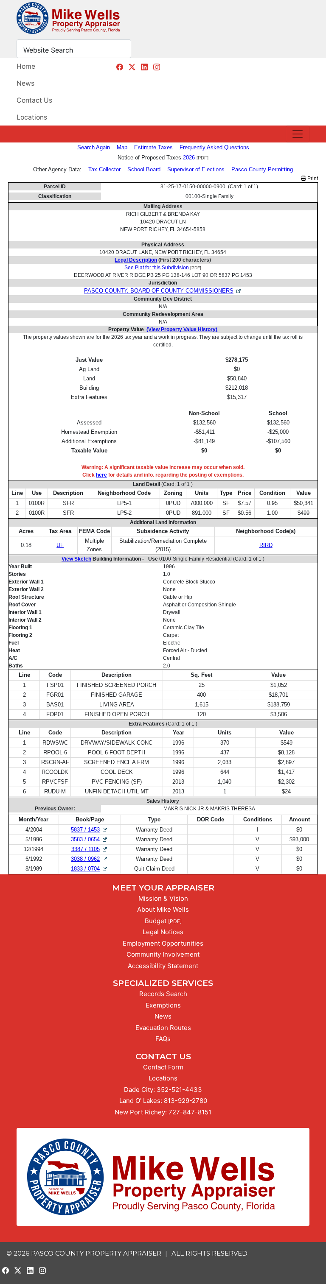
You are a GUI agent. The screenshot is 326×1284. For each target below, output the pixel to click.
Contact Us (34, 100)
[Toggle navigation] (297, 134)
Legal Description (136, 260)
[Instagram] (156, 67)
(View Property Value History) (181, 329)
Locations (32, 117)
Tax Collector (104, 169)
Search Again (93, 147)
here (101, 475)
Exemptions (163, 1005)
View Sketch (76, 559)
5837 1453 (89, 829)
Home (26, 66)
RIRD (266, 545)
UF (60, 545)
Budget (155, 921)
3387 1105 (89, 849)
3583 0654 (89, 839)
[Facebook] (119, 67)
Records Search (163, 994)
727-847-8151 (190, 1112)
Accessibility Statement (163, 966)
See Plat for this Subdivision (157, 268)
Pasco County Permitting (262, 169)
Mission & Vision (163, 898)
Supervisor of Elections (196, 169)
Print (312, 178)
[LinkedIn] (144, 67)
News (25, 83)
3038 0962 (89, 859)
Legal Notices (163, 932)
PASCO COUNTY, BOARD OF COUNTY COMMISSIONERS (158, 291)
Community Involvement (163, 954)
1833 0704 (89, 868)
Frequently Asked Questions (214, 147)
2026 (189, 157)
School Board (143, 169)
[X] (132, 67)
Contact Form (163, 1067)
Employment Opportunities (163, 943)
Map (122, 147)
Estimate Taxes (153, 147)
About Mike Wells (163, 909)
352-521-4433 (179, 1090)
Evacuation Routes (163, 1028)
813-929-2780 (185, 1101)
